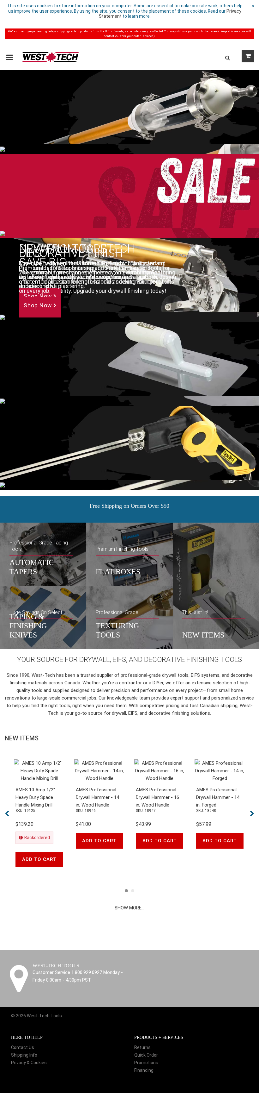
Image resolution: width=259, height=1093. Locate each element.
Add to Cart (39, 859)
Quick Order (146, 1055)
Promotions (146, 1062)
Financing (144, 1070)
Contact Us (22, 1047)
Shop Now (39, 296)
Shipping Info (24, 1055)
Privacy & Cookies (29, 1062)
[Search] (227, 58)
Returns (142, 1047)
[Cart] (248, 56)
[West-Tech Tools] (50, 56)
